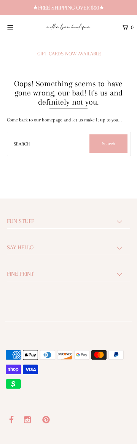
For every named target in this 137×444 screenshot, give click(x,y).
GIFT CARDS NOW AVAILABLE (69, 54)
